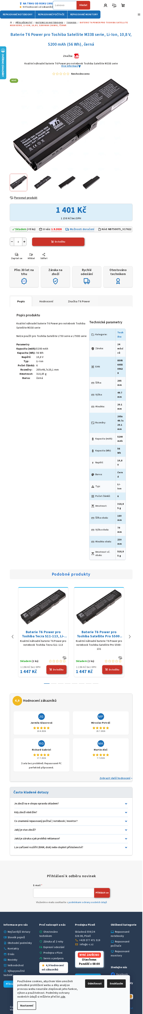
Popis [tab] (21, 301)
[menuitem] (17, 14)
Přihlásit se (102, 893)
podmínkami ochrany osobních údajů (88, 902)
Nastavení (25, 1006)
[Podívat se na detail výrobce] (76, 56)
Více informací (69, 66)
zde (61, 997)
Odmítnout (93, 983)
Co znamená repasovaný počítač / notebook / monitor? (46, 821)
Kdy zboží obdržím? (25, 812)
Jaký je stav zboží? (25, 830)
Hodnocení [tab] (46, 301)
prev (12, 636)
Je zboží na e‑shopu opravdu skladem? (36, 803)
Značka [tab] (79, 301)
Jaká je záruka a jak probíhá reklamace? (37, 838)
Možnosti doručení (82, 229)
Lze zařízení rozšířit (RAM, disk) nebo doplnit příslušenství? (48, 847)
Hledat (83, 5)
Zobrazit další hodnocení (115, 778)
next (130, 636)
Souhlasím (115, 983)
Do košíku (60, 242)
